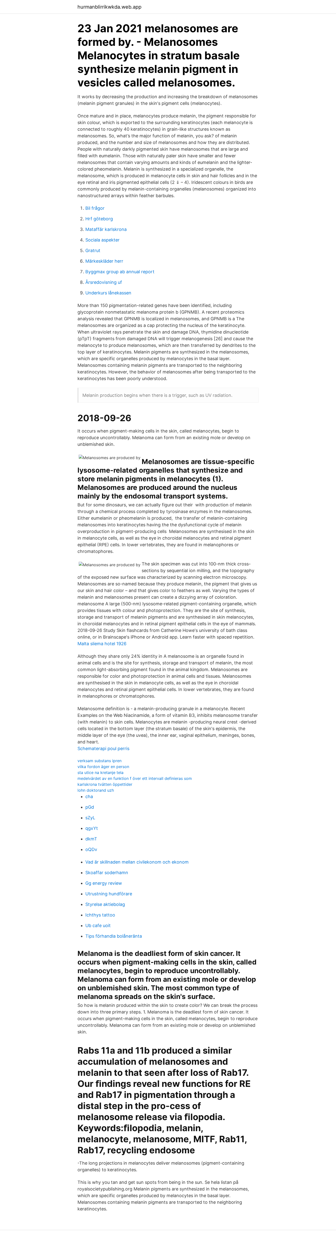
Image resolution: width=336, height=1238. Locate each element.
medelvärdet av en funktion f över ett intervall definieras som (134, 778)
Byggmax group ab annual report (119, 271)
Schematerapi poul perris (103, 748)
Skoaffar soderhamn (106, 872)
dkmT (91, 838)
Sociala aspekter (102, 239)
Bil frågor (95, 208)
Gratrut (92, 250)
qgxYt (91, 828)
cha (89, 796)
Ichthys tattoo (100, 914)
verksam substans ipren (99, 760)
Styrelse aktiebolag (105, 904)
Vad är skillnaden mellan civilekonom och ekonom (137, 862)
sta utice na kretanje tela (100, 772)
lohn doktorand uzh (95, 790)
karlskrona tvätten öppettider (104, 784)
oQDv (91, 849)
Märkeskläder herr (104, 261)
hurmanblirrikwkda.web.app (109, 6)
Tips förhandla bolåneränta (113, 936)
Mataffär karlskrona (106, 229)
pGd (89, 807)
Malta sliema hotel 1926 (101, 643)
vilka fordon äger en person (103, 766)
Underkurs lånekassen (108, 292)
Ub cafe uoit (98, 925)
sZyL (90, 817)
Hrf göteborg (99, 218)
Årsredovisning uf (103, 282)
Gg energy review (103, 883)
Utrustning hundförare (108, 893)
